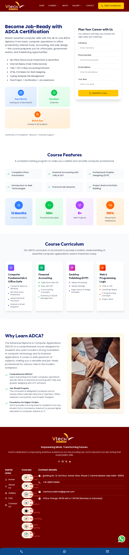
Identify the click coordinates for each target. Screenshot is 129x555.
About (65, 5)
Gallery (12, 493)
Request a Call (99, 93)
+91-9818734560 (51, 482)
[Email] (107, 551)
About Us (11, 486)
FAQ (10, 498)
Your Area (82, 79)
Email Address (84, 67)
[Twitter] (66, 461)
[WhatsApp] (121, 538)
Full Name (82, 43)
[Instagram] (63, 461)
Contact (90, 5)
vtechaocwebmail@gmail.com (58, 491)
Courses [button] (52, 5)
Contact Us (12, 505)
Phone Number (84, 55)
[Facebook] (59, 461)
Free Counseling (112, 6)
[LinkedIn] (70, 461)
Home (41, 5)
